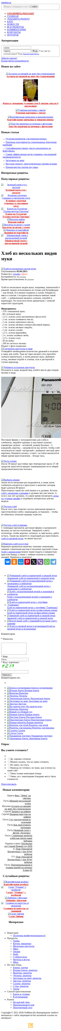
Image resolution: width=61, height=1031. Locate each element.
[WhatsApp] (47, 562)
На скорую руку (34, 706)
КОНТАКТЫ (14, 32)
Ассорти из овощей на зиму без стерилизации (31, 76)
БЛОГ (10, 21)
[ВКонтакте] (8, 562)
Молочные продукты (23, 946)
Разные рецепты (34, 722)
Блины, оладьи (20, 967)
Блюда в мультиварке (42, 688)
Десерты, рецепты (22, 975)
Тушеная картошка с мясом (31, 113)
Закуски (22, 704)
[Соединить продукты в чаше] (17, 348)
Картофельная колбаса (16, 884)
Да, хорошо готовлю (20, 759)
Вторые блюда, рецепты (25, 970)
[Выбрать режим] (10, 480)
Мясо (15, 949)
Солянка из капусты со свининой (16, 909)
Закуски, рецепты (22, 981)
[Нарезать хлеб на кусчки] (14, 544)
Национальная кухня (23, 1005)
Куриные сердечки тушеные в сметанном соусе (16, 203)
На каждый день (21, 1002)
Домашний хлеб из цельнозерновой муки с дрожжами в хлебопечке (29, 587)
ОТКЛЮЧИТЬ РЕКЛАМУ (20, 13)
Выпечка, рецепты (22, 973)
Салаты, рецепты (21, 983)
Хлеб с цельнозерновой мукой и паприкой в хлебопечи (29, 598)
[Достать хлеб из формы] (14, 525)
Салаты (21, 730)
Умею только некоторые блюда (25, 773)
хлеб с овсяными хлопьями (15, 493)
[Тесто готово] (9, 461)
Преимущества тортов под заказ (22, 167)
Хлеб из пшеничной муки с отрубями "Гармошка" (32, 607)
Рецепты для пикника (43, 728)
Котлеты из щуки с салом (16, 227)
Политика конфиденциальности (29, 935)
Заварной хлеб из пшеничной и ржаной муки (30, 618)
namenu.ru (6, 2)
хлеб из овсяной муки (12, 538)
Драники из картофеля (16, 232)
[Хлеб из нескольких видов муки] (18, 268)
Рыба (15, 954)
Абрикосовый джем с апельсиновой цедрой (16, 242)
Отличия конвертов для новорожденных (26, 138)
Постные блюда (33, 717)
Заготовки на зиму (15, 160)
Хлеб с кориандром (11, 552)
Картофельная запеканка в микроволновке (30, 119)
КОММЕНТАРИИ (16, 29)
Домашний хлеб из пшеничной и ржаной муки (31, 578)
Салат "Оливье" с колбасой (16, 893)
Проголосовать (8, 784)
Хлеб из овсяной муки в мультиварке (31, 627)
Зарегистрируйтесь (31, 54)
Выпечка (23, 693)
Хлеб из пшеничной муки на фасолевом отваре (31, 613)
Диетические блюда (39, 698)
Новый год (26, 712)
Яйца (15, 962)
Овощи (16, 951)
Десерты (22, 696)
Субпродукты (20, 957)
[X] (34, 562)
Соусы (19, 733)
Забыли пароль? (9, 58)
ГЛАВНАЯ (13, 16)
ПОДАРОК (13, 35)
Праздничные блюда (41, 720)
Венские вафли (16, 222)
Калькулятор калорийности (15, 61)
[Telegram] (53, 562)
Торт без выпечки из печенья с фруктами (30, 126)
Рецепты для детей (38, 725)
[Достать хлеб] (9, 506)
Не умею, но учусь (19, 765)
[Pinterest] (27, 562)
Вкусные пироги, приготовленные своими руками (31, 164)
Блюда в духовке (21, 994)
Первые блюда (31, 714)
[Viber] (40, 562)
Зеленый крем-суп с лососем (16, 191)
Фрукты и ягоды (21, 959)
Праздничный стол (22, 1007)
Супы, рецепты (21, 986)
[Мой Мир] (21, 562)
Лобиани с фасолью (16, 900)
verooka (16, 274)
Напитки (23, 709)
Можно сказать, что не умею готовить (29, 762)
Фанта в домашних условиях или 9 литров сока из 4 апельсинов (30, 104)
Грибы (16, 941)
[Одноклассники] (14, 562)
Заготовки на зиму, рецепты (27, 978)
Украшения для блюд (41, 736)
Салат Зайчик (16, 916)
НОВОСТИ (13, 24)
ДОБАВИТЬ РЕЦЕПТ (18, 19)
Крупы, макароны (22, 943)
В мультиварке (20, 997)
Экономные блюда (37, 738)
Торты (16, 989)
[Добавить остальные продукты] (18, 367)
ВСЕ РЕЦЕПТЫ (15, 27)
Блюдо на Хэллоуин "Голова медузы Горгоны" (16, 215)
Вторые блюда (31, 690)
